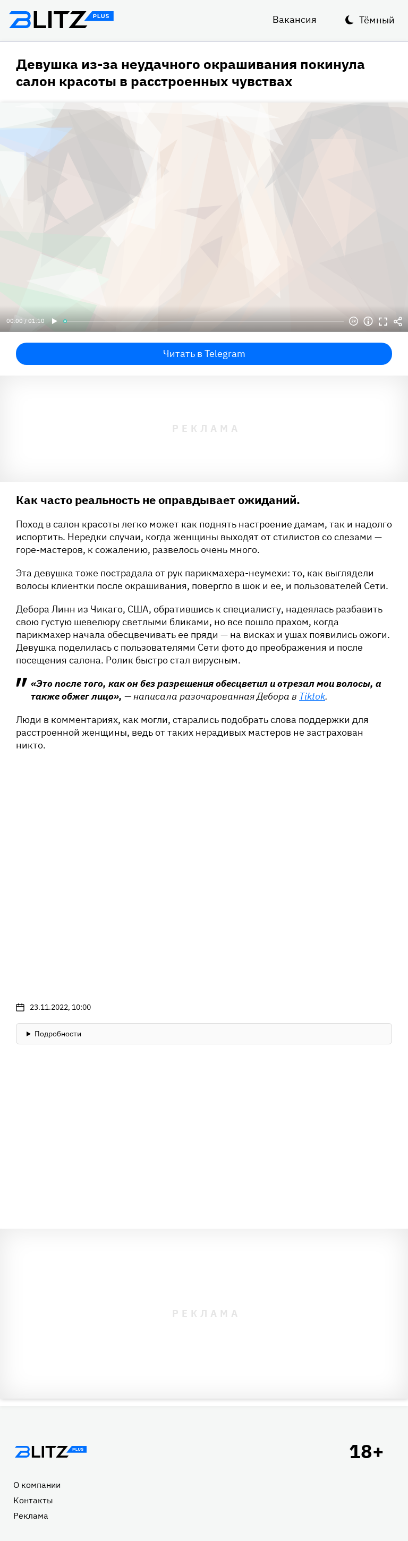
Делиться (397, 321)
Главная (50, 1452)
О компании (37, 1484)
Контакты (33, 1500)
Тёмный (377, 20)
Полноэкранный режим (383, 321)
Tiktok (312, 696)
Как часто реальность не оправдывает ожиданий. (158, 499)
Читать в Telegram (204, 353)
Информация (368, 321)
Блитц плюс (61, 19)
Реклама (30, 1515)
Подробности (58, 1033)
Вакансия (295, 19)
